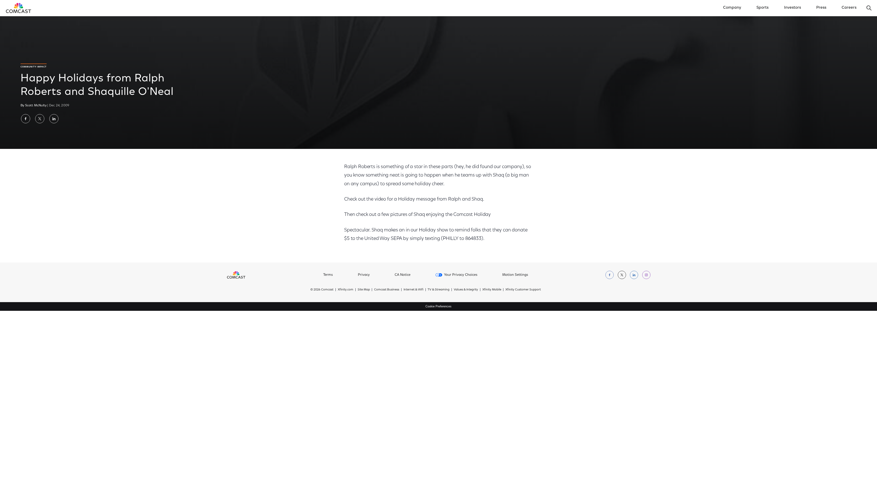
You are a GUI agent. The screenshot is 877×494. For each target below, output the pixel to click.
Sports (762, 8)
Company (732, 8)
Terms (328, 275)
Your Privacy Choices (460, 275)
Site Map (364, 289)
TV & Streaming (438, 289)
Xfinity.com (345, 289)
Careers (849, 8)
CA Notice (402, 275)
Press (821, 8)
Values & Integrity (466, 289)
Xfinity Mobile (491, 289)
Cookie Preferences (438, 306)
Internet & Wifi (413, 289)
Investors (792, 8)
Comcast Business (386, 289)
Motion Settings (515, 275)
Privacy (364, 275)
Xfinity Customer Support (523, 289)
